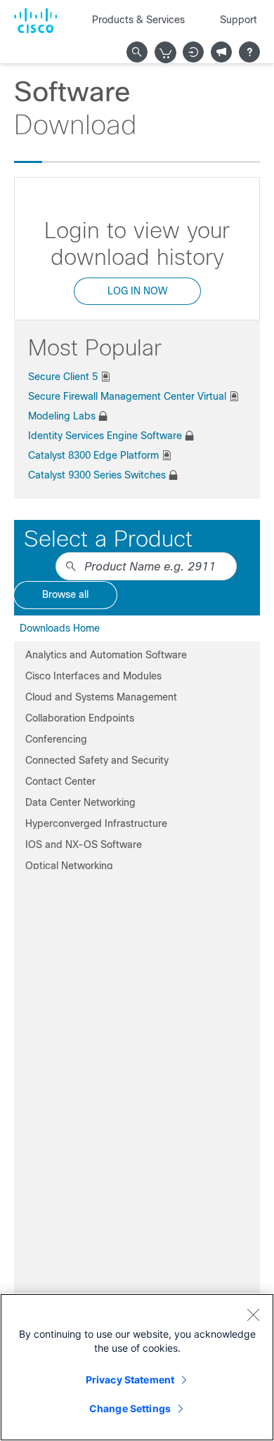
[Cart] (165, 52)
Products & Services (138, 19)
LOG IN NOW (137, 290)
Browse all (65, 594)
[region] (137, 1367)
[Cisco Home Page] (35, 20)
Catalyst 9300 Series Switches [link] (97, 475)
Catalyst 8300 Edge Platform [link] (93, 455)
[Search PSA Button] (71, 566)
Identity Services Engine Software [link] (105, 435)
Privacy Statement (130, 1379)
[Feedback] (221, 52)
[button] (137, 654)
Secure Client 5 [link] (63, 376)
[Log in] (193, 52)
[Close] (253, 1315)
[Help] (249, 52)
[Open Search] (137, 52)
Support (238, 19)
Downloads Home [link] (60, 628)
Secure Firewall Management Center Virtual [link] (127, 396)
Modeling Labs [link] (62, 416)
